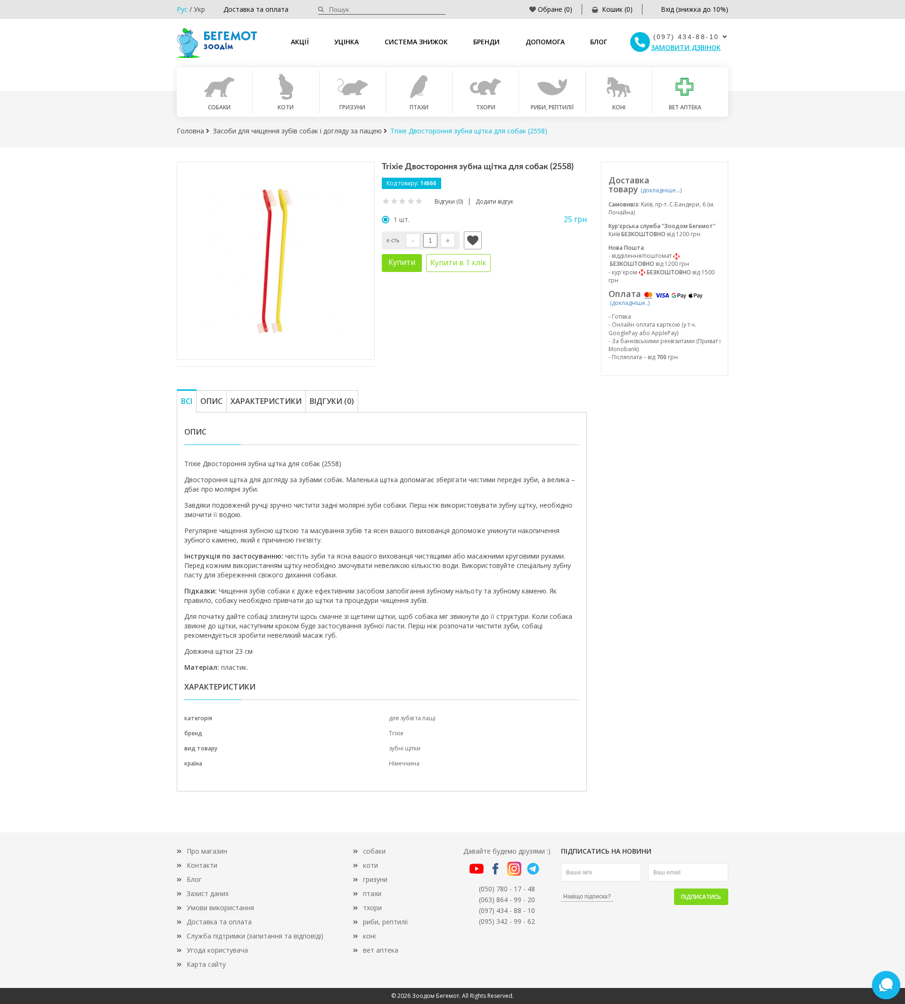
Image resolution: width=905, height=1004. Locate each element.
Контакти (202, 865)
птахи (372, 893)
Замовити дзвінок (686, 47)
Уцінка (346, 41)
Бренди (486, 41)
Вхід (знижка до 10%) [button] (694, 9)
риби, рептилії (385, 921)
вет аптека (380, 950)
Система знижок (416, 41)
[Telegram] (533, 868)
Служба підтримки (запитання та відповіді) (255, 935)
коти (370, 865)
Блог (598, 41)
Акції (300, 41)
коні (369, 935)
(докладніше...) (661, 190)
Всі (186, 401)
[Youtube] (476, 868)
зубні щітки (404, 748)
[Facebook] (495, 868)
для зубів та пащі (412, 718)
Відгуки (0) (332, 401)
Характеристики (266, 401)
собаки (374, 851)
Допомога (545, 41)
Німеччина (404, 763)
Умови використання (220, 907)
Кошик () (617, 9)
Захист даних (208, 893)
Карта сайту (206, 964)
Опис (211, 401)
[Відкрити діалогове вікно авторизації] (473, 240)
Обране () (555, 9)
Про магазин (207, 851)
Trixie (396, 733)
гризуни (375, 879)
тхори (372, 907)
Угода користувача (217, 950)
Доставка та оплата (255, 9)
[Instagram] (514, 868)
